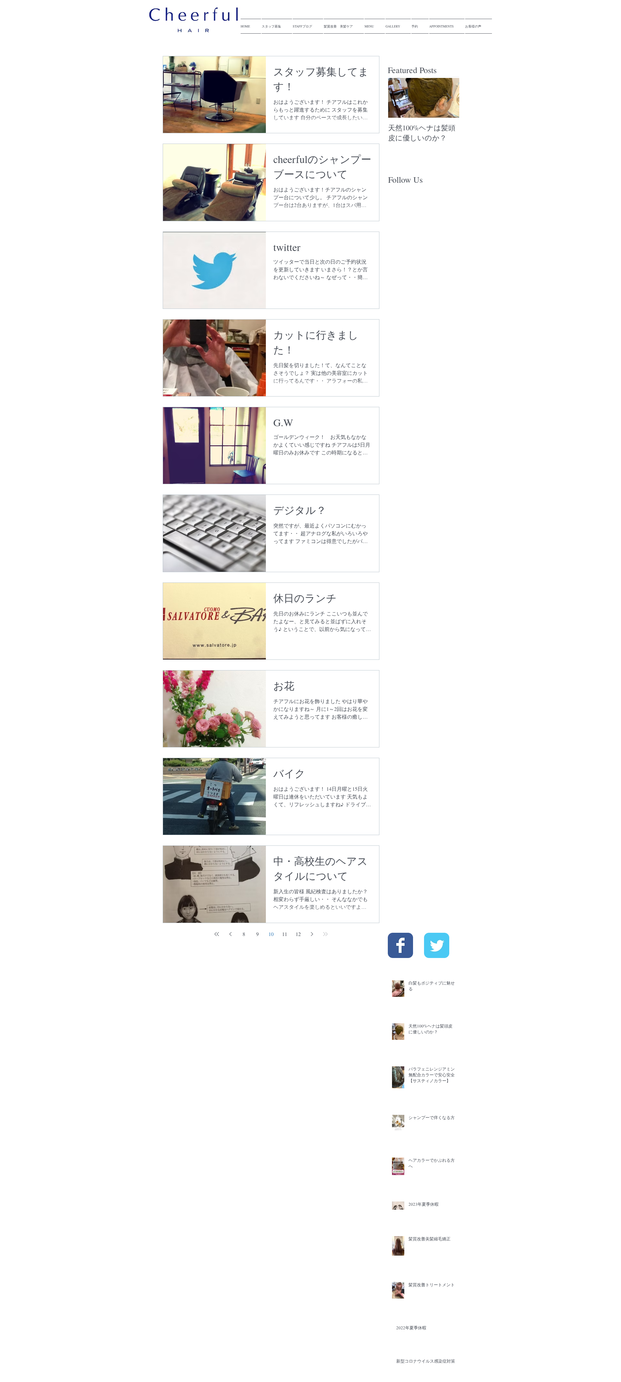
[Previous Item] (398, 98)
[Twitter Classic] (436, 945)
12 (298, 933)
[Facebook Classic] (400, 945)
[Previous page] (230, 934)
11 (284, 933)
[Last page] (325, 934)
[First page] (217, 934)
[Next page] (312, 934)
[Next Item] (449, 98)
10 (271, 933)
